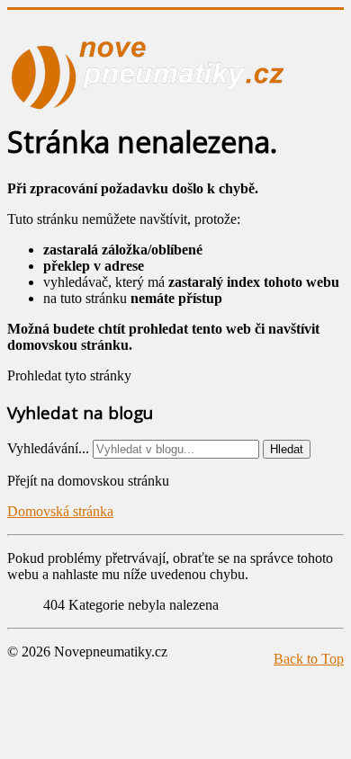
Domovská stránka (60, 511)
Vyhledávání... (48, 448)
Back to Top (309, 658)
